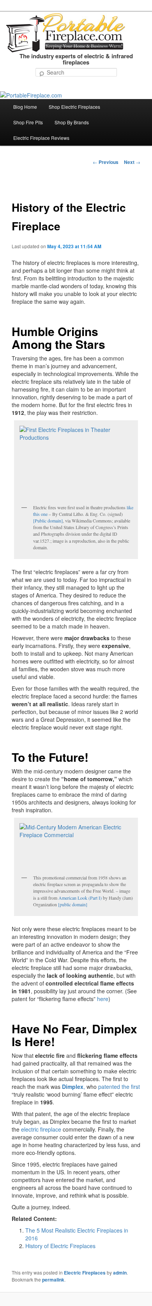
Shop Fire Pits (28, 122)
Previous (105, 161)
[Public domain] (48, 520)
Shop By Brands (72, 122)
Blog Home (25, 106)
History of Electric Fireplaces (60, 1246)
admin (120, 1272)
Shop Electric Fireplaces (74, 106)
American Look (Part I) (80, 898)
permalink (53, 1279)
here (102, 999)
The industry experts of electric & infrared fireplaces (76, 59)
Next (132, 161)
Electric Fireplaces (85, 1272)
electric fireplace (41, 1129)
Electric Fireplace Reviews (41, 137)
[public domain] (72, 904)
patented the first (119, 1086)
